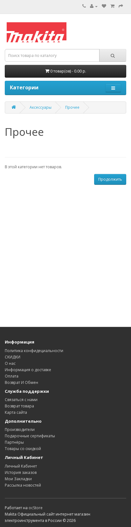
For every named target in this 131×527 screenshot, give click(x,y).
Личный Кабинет (21, 466)
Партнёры (14, 442)
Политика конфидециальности (34, 350)
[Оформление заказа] (121, 6)
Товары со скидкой (23, 448)
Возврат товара (19, 406)
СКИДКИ (12, 357)
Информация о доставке (28, 369)
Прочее (72, 107)
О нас (10, 363)
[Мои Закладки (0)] (104, 6)
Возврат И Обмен (21, 382)
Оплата (11, 376)
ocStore (36, 507)
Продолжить (110, 179)
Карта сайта (16, 412)
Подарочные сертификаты (30, 436)
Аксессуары (41, 107)
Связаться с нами (21, 399)
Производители (20, 429)
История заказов (21, 472)
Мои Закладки (18, 479)
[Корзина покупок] (112, 6)
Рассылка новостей (23, 485)
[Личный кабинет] (94, 6)
